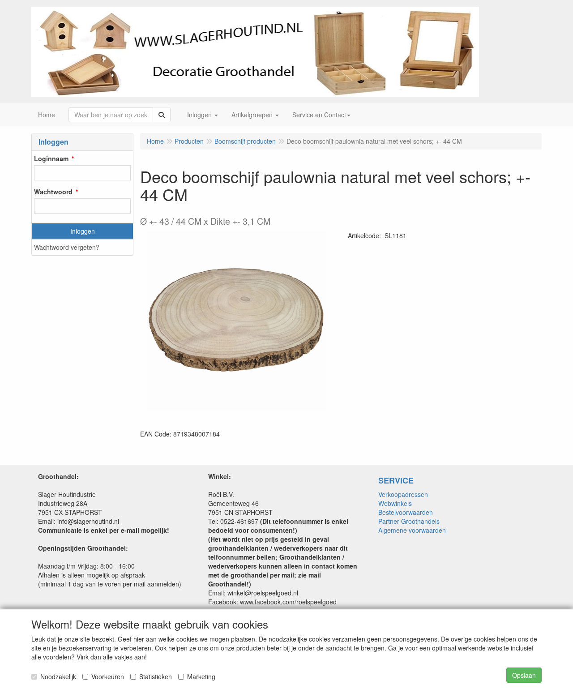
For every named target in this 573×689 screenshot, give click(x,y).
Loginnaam (51, 158)
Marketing (201, 676)
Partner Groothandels (409, 521)
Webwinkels (395, 503)
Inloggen (82, 231)
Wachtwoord (53, 191)
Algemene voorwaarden (412, 530)
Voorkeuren (107, 676)
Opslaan (524, 675)
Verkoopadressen (403, 494)
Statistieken (155, 676)
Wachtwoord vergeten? (66, 247)
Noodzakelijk (58, 676)
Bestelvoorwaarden (405, 512)
